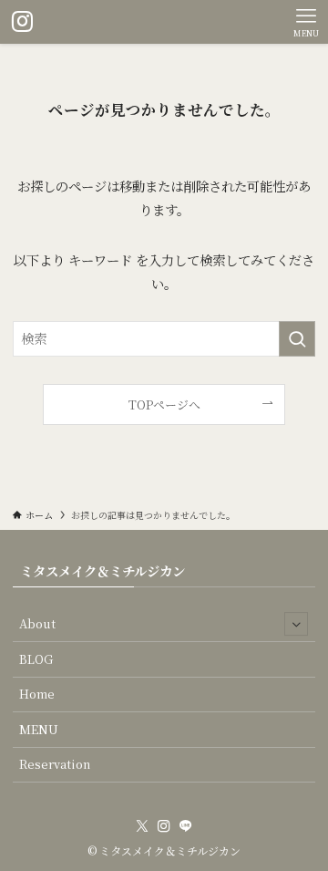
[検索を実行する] (297, 339)
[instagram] (164, 826)
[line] (186, 826)
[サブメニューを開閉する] (296, 624)
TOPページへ (164, 404)
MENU (38, 729)
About (37, 623)
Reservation (54, 763)
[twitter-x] (142, 826)
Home (37, 693)
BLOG (36, 659)
